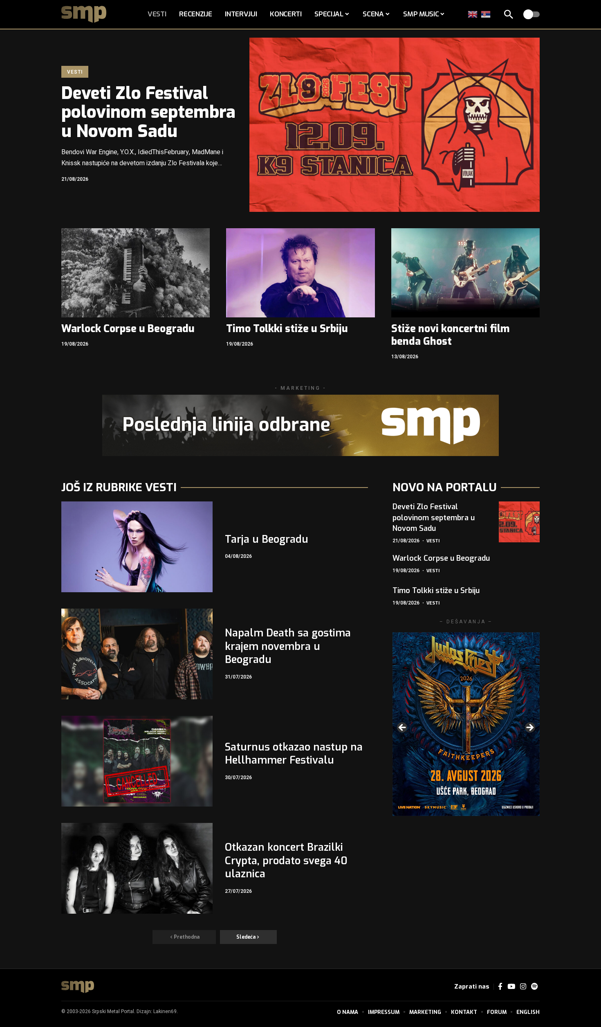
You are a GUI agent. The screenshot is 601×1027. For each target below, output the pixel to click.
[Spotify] (534, 987)
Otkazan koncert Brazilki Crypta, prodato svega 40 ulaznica (286, 860)
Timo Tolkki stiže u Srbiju (287, 328)
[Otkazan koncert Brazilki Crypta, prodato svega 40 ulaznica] (137, 868)
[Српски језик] (486, 14)
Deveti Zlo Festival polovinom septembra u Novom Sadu (148, 112)
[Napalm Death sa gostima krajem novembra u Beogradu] (137, 654)
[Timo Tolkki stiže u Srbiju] (300, 272)
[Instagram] (523, 987)
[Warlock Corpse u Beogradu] (135, 272)
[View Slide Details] (466, 724)
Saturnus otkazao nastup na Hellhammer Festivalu (294, 753)
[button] (508, 14)
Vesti (74, 72)
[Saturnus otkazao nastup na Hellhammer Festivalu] (137, 761)
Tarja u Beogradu (266, 539)
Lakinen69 (165, 1011)
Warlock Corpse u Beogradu (128, 328)
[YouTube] (511, 987)
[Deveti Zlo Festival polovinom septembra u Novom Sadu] (394, 125)
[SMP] (77, 987)
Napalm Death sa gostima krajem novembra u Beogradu (288, 646)
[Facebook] (500, 987)
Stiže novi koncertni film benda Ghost (450, 335)
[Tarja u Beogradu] (137, 546)
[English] (473, 14)
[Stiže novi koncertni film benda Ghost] (465, 272)
